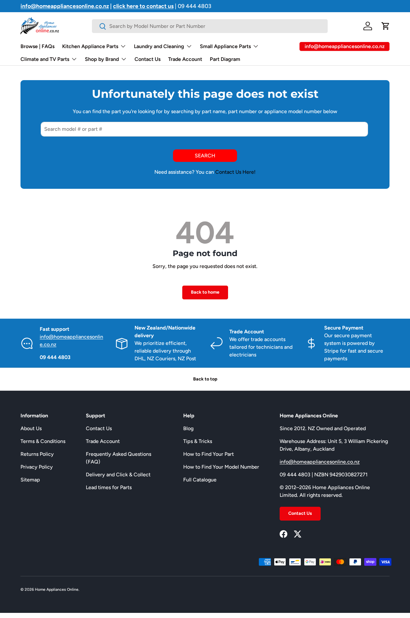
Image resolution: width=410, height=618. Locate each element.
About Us (31, 428)
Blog (188, 428)
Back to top (205, 379)
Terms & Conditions (42, 441)
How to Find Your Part (208, 454)
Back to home (205, 292)
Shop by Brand (102, 59)
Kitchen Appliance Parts (90, 46)
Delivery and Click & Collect (118, 475)
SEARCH (205, 156)
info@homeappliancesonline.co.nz (320, 462)
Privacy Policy (36, 467)
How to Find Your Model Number (221, 467)
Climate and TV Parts (44, 59)
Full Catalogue (200, 480)
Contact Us (147, 59)
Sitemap (30, 480)
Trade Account (185, 59)
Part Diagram (225, 59)
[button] (386, 26)
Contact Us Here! (235, 172)
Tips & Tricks (197, 441)
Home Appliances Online (56, 589)
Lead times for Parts (109, 487)
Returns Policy (37, 454)
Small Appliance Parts (225, 46)
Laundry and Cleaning (159, 46)
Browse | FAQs (37, 46)
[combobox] (209, 26)
